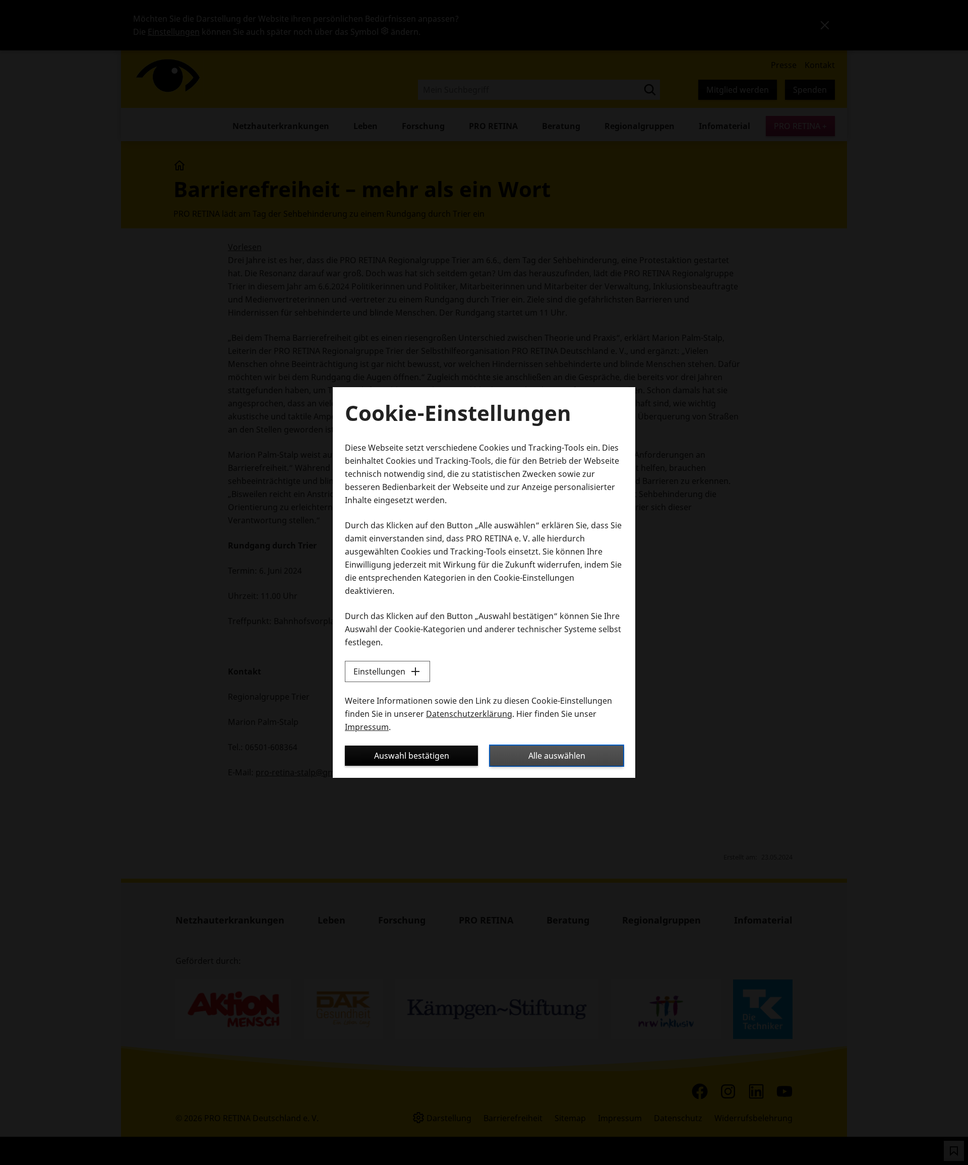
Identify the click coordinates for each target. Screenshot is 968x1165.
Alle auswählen (556, 755)
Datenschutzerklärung (469, 713)
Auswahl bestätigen (411, 755)
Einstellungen (379, 671)
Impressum (367, 726)
